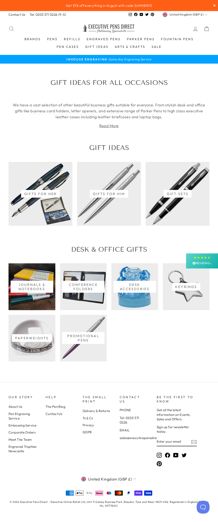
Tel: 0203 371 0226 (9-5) (48, 15)
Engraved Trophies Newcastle (23, 449)
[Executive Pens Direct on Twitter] (184, 455)
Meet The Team (20, 440)
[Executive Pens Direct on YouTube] (175, 455)
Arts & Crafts (130, 47)
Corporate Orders (22, 432)
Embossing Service (23, 425)
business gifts (103, 105)
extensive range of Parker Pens (134, 110)
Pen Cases (68, 47)
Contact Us (17, 15)
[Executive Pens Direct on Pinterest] (159, 463)
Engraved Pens (103, 39)
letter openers (83, 110)
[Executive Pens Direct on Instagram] (159, 455)
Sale (157, 47)
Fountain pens (177, 39)
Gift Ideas (96, 47)
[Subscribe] (194, 442)
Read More (109, 125)
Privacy (88, 425)
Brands (32, 39)
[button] (202, 260)
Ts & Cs (88, 418)
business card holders (49, 110)
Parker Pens (141, 39)
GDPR (87, 432)
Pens (52, 39)
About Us (15, 407)
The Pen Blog (55, 407)
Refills (72, 39)
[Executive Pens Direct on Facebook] (167, 455)
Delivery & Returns (96, 411)
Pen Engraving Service (19, 416)
